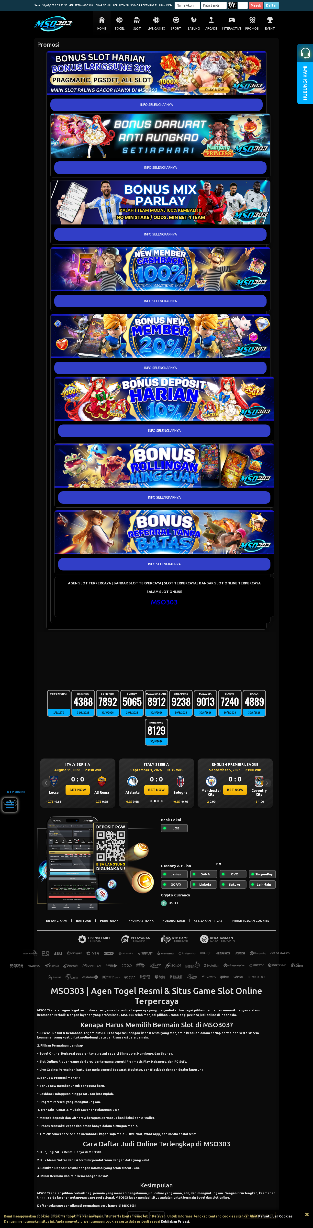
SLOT (137, 28)
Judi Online (139, 1144)
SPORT (176, 28)
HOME (101, 28)
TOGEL (119, 28)
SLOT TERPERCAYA (180, 583)
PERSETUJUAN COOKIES (250, 920)
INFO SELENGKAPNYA (156, 105)
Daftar (271, 5)
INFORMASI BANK (140, 920)
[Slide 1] (151, 801)
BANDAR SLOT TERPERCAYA (137, 583)
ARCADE (211, 28)
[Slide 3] (158, 801)
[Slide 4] (162, 801)
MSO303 (164, 602)
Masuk (256, 5)
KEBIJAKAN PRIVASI (209, 920)
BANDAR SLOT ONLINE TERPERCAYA (230, 583)
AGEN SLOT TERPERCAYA (89, 583)
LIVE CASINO (156, 28)
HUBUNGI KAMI (173, 920)
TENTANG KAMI (55, 920)
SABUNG (194, 28)
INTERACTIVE (231, 28)
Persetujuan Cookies (275, 1216)
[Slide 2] (155, 801)
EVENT (270, 28)
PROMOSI (252, 28)
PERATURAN (109, 920)
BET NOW (77, 790)
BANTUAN (83, 920)
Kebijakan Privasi (175, 1221)
